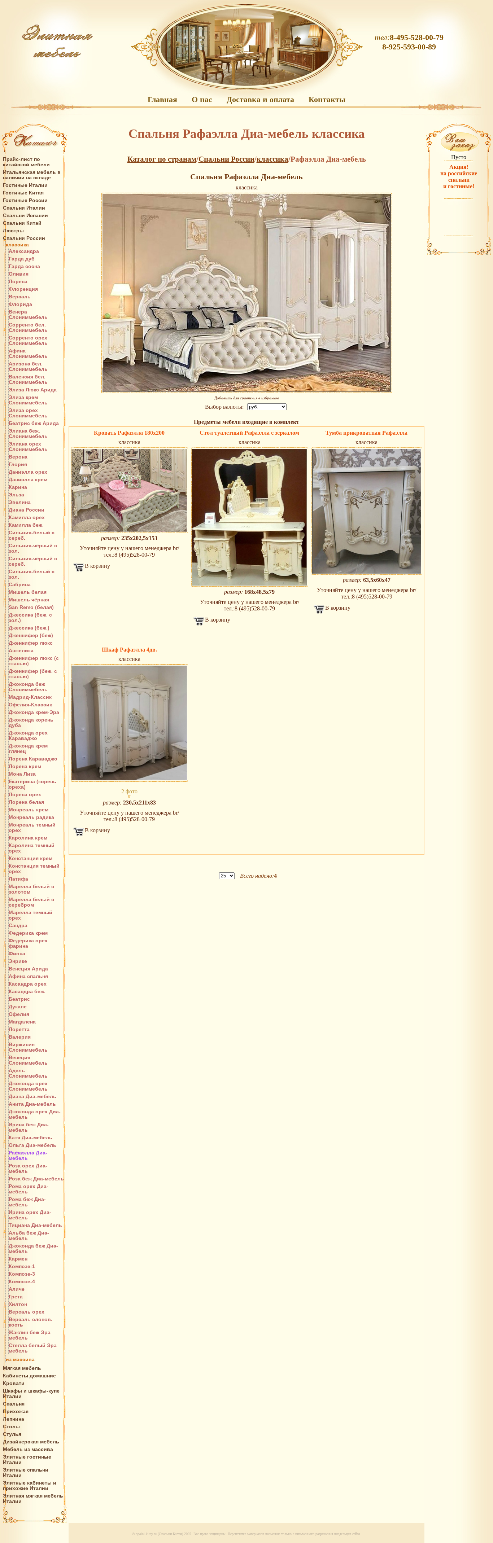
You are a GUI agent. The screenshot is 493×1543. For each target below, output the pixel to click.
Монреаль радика (31, 817)
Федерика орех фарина (28, 943)
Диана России (26, 510)
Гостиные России (25, 200)
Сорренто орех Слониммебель (28, 340)
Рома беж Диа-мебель (27, 1202)
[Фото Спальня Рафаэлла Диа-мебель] (129, 490)
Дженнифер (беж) (31, 635)
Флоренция (23, 289)
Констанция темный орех (34, 868)
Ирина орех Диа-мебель (30, 1215)
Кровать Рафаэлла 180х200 (129, 433)
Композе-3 (22, 1274)
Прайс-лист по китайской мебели (26, 162)
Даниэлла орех (28, 472)
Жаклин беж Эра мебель (30, 1335)
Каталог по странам (161, 159)
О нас (202, 99)
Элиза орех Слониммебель (28, 413)
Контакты (327, 99)
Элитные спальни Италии (25, 1472)
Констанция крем (30, 858)
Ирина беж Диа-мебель (29, 1127)
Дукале (18, 1006)
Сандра (18, 925)
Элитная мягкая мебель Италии (33, 1498)
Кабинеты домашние (29, 1375)
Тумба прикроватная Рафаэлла (366, 433)
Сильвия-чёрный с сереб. (33, 561)
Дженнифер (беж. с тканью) (33, 674)
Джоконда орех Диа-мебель (35, 1114)
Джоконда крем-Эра (34, 712)
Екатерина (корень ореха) (32, 784)
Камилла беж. (26, 525)
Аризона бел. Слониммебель (28, 366)
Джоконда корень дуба (31, 722)
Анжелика (21, 650)
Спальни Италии (24, 208)
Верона (18, 457)
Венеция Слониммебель (28, 1060)
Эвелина (20, 502)
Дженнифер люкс (31, 643)
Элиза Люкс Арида (33, 390)
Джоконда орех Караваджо (28, 735)
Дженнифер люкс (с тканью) (34, 661)
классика (17, 244)
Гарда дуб (22, 259)
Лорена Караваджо (33, 759)
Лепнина (13, 1419)
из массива (20, 1359)
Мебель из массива (28, 1449)
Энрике (18, 961)
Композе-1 (22, 1266)
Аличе (17, 1289)
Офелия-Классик (30, 704)
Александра (24, 251)
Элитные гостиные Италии (27, 1459)
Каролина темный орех (31, 848)
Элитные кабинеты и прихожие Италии (29, 1485)
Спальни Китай (22, 223)
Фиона (17, 953)
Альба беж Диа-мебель (29, 1235)
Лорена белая (26, 802)
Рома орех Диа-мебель (28, 1189)
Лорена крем (25, 766)
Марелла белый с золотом (31, 889)
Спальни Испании (25, 215)
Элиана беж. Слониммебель (28, 433)
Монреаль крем (28, 809)
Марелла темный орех (30, 915)
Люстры (13, 230)
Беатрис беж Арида (34, 423)
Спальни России (24, 238)
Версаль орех (26, 1312)
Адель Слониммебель (28, 1073)
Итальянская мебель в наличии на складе (32, 175)
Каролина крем (28, 838)
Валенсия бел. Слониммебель (28, 379)
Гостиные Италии (25, 185)
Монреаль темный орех (32, 827)
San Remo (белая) (31, 607)
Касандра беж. (27, 991)
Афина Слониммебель (28, 353)
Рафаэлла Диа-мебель (28, 1155)
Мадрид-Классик (30, 697)
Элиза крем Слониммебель (28, 400)
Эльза (16, 494)
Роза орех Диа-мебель (28, 1168)
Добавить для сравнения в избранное (246, 398)
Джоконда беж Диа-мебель (33, 1248)
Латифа (18, 879)
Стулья (12, 1434)
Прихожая (16, 1411)
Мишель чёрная (29, 599)
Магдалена (22, 1022)
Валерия (20, 1037)
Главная (162, 99)
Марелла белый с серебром (31, 902)
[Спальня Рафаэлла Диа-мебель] (246, 293)
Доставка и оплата (260, 99)
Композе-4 (22, 1281)
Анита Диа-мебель (32, 1104)
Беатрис (19, 999)
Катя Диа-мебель (30, 1137)
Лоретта (19, 1029)
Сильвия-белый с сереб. (31, 535)
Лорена (18, 281)
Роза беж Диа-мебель (36, 1179)
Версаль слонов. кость (30, 1322)
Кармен (18, 1259)
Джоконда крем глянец (28, 748)
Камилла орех (27, 517)
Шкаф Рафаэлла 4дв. (129, 649)
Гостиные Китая (23, 193)
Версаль (20, 296)
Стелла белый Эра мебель (33, 1348)
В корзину (97, 566)
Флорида (20, 304)
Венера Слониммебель (28, 314)
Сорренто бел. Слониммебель (28, 327)
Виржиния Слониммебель (28, 1047)
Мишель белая (28, 592)
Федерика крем (28, 933)
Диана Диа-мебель (32, 1096)
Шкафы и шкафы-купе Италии (31, 1393)
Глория (18, 464)
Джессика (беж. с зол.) (30, 617)
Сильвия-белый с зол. (31, 574)
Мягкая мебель (22, 1368)
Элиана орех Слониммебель (28, 446)
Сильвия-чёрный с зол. (33, 548)
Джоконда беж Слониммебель (28, 686)
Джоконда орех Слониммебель (28, 1086)
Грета (16, 1296)
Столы (11, 1426)
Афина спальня (28, 976)
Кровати (14, 1383)
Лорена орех (25, 794)
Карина (18, 487)
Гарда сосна (24, 266)
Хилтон (18, 1304)
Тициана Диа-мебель (35, 1225)
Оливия (19, 274)
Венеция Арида (28, 969)
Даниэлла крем (28, 479)
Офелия (19, 1014)
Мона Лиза (22, 774)
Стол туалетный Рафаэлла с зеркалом (249, 433)
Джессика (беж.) (29, 628)
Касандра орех (28, 984)
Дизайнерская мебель (31, 1442)
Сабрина (20, 584)
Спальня (14, 1404)
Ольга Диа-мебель (32, 1145)
